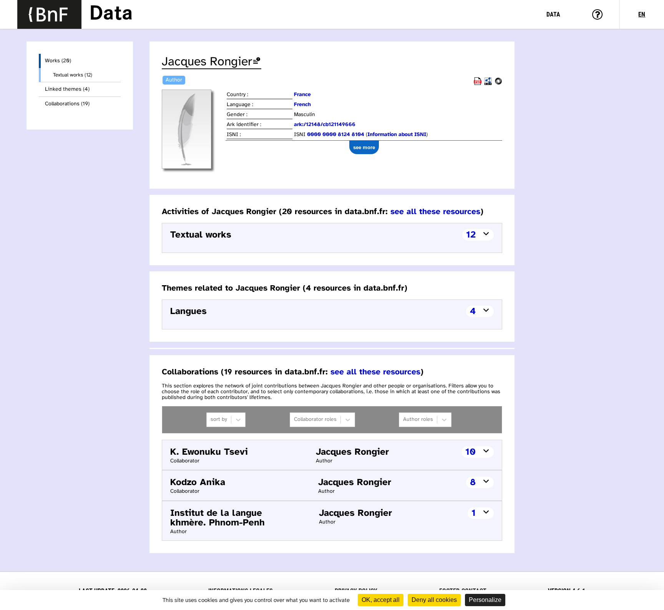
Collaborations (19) (67, 104)
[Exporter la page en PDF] (477, 83)
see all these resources (435, 212)
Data (111, 14)
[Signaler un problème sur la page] (256, 62)
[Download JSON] (498, 83)
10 (470, 452)
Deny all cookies (434, 600)
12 (471, 235)
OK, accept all (381, 600)
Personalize (485, 600)
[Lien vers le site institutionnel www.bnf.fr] (49, 14)
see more (364, 147)
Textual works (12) (72, 75)
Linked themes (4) (67, 89)
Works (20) (58, 61)
